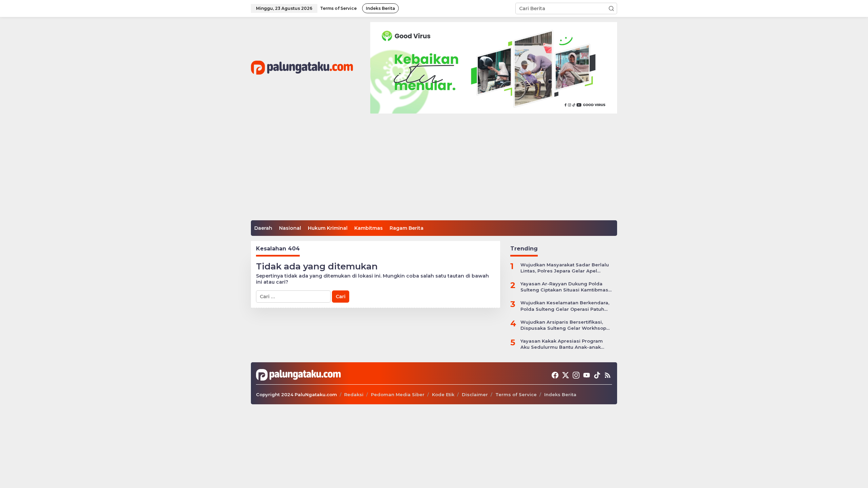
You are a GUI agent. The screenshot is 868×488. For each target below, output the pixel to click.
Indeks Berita (560, 394)
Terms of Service (516, 394)
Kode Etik (443, 394)
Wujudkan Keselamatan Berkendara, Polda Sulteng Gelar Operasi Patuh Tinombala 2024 (564, 306)
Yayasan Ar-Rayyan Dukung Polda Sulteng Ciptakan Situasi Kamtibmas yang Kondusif (564, 287)
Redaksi (353, 394)
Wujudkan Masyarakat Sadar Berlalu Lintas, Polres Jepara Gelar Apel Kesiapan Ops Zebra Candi (564, 268)
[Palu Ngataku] (302, 67)
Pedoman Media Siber (398, 394)
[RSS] (607, 375)
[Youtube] (586, 375)
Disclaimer (475, 394)
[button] (611, 8)
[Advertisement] (434, 169)
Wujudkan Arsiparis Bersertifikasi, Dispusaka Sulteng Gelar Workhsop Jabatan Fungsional (563, 325)
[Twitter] (565, 375)
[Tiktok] (597, 375)
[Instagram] (576, 375)
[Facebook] (555, 375)
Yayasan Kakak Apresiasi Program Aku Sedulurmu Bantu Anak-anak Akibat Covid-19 (561, 344)
